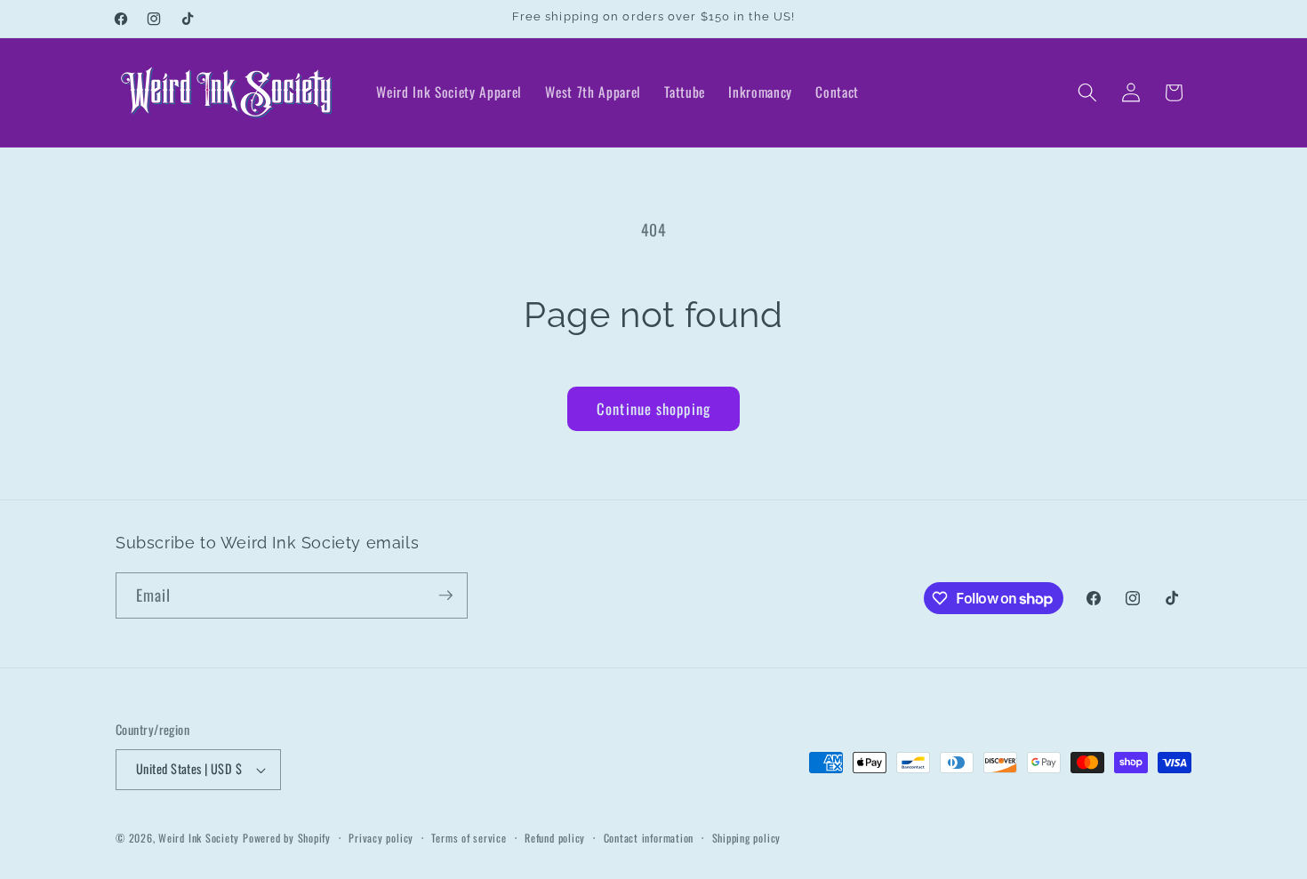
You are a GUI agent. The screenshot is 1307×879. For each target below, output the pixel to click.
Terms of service (468, 837)
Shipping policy (747, 837)
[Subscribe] (445, 595)
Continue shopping (653, 408)
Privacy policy (381, 837)
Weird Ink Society (198, 837)
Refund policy (555, 837)
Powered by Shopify (287, 837)
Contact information (649, 837)
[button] (1087, 92)
